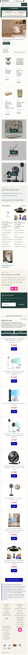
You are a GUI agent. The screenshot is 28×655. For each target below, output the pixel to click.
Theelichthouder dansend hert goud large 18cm (20, 104)
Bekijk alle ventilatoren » (14, 580)
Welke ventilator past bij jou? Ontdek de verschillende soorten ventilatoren (19, 225)
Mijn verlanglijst (6, 637)
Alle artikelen (23, 205)
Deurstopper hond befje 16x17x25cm (8, 72)
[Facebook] (5, 618)
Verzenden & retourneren (19, 615)
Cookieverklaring (20, 622)
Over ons (20, 607)
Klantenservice (20, 617)
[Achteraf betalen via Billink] (10, 648)
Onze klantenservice (6, 284)
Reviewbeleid (20, 620)
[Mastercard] (15, 645)
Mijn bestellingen (6, 634)
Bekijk (14, 349)
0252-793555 (6, 613)
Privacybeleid (23, 319)
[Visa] (20, 645)
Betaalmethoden (20, 613)
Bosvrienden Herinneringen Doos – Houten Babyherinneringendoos (8, 105)
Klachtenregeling (20, 619)
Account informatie (6, 628)
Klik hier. (14, 130)
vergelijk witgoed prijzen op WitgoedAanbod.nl (12, 200)
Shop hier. (6, 43)
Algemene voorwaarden (20, 608)
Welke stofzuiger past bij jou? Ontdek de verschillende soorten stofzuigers (7, 225)
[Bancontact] (10, 645)
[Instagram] (6, 618)
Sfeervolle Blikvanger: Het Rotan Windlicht (7, 266)
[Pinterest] (7, 618)
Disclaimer (20, 610)
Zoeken (24, 4)
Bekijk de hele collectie (19, 52)
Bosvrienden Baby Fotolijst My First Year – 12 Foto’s (20, 73)
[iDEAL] (5, 645)
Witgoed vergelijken (20, 624)
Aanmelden (21, 304)
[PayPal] (5, 648)
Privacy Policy (20, 612)
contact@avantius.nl (6, 615)
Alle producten (6, 639)
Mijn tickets (6, 635)
